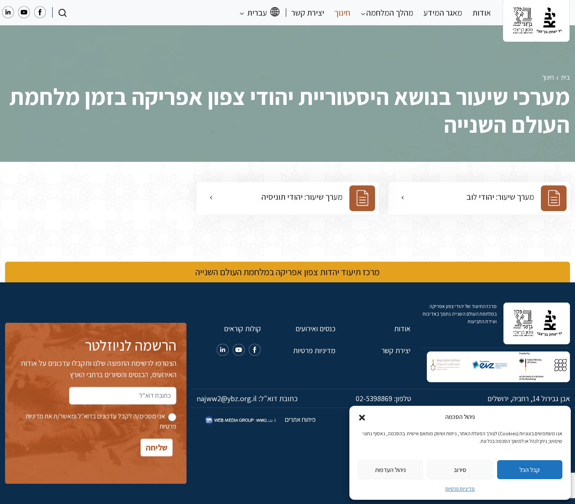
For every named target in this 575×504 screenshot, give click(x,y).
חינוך (342, 12)
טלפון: (383, 398)
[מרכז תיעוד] (536, 12)
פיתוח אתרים (300, 419)
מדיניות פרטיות (460, 488)
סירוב (460, 470)
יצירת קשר (307, 12)
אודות (481, 12)
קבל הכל (529, 470)
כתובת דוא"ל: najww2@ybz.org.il (247, 398)
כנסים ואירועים (315, 328)
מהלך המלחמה (389, 12)
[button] (362, 417)
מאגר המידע (442, 12)
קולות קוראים (242, 328)
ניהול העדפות (390, 470)
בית (565, 77)
